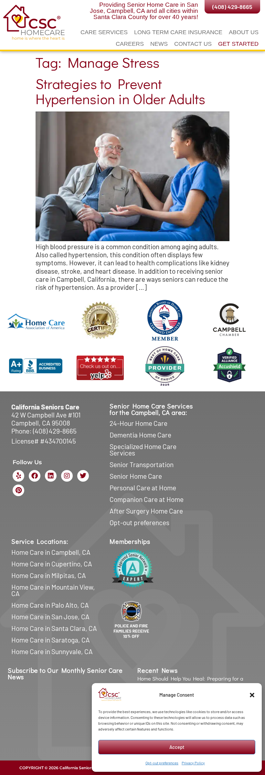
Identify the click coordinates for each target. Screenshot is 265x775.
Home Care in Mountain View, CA (53, 590)
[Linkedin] (51, 476)
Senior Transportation (142, 464)
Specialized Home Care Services (143, 449)
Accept (177, 747)
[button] (252, 695)
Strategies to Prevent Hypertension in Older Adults (120, 91)
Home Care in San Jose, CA (50, 617)
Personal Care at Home (143, 488)
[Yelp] (18, 476)
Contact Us (193, 44)
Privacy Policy (193, 762)
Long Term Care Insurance (178, 32)
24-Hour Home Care (138, 423)
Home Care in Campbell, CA (50, 552)
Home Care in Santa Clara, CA (54, 628)
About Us (244, 32)
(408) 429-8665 (55, 431)
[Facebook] (34, 476)
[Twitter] (83, 476)
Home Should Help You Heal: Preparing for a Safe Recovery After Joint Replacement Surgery (194, 682)
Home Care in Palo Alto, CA (50, 605)
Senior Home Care (136, 476)
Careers (130, 44)
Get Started (238, 44)
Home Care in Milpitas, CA (48, 575)
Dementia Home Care (140, 435)
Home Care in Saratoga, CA (50, 640)
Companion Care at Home (147, 499)
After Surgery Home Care (146, 511)
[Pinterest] (18, 490)
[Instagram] (67, 476)
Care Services (104, 32)
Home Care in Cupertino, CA (51, 564)
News (159, 44)
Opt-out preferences (161, 762)
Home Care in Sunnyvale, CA (52, 651)
